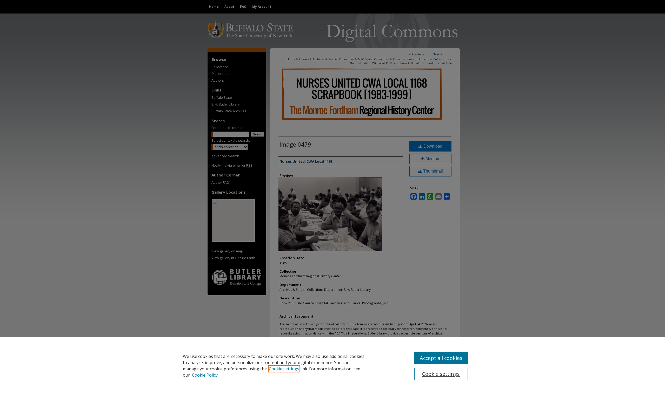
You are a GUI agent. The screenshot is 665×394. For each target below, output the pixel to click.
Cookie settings (284, 369)
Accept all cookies (441, 358)
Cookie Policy (205, 375)
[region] (332, 365)
